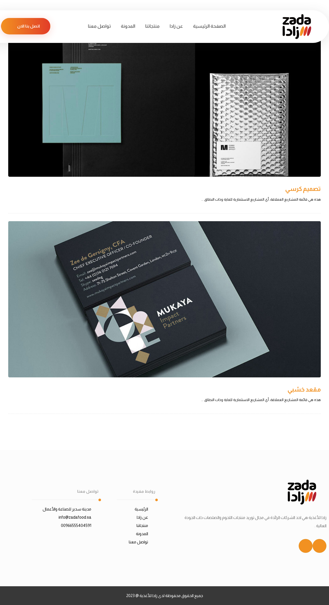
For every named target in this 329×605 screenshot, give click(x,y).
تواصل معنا (138, 542)
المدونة (142, 534)
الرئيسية (141, 509)
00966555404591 (76, 525)
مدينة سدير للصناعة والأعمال (67, 509)
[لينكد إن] (319, 546)
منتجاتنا (142, 525)
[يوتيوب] (306, 546)
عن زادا (142, 517)
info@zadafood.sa (75, 517)
